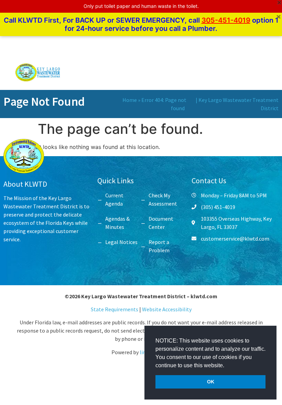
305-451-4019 (226, 20)
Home (129, 99)
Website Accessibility (167, 309)
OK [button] (210, 381)
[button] (227, 366)
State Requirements (115, 309)
